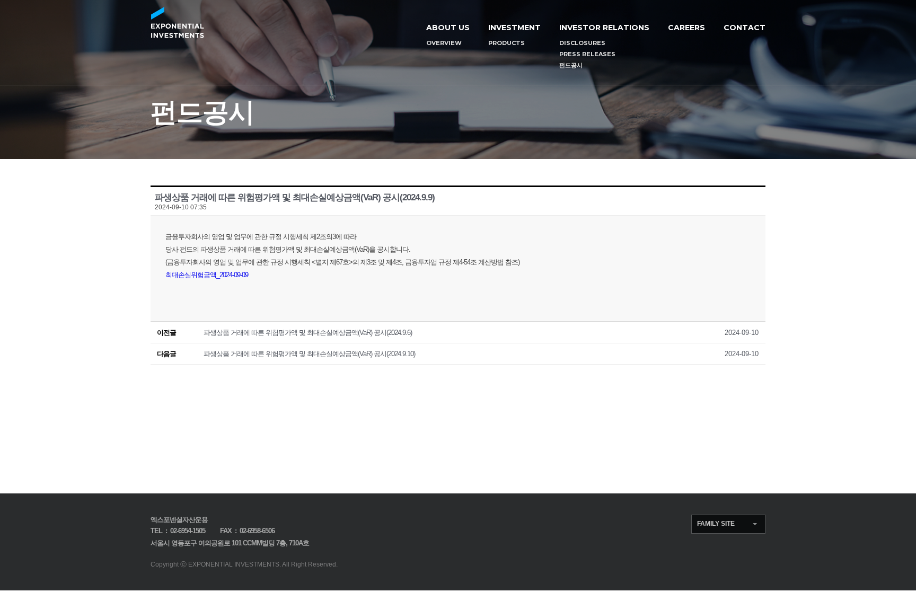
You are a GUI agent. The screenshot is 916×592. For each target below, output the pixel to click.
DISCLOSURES (582, 43)
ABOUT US (448, 27)
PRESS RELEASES (587, 54)
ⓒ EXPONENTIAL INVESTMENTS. (230, 564)
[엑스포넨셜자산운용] (177, 22)
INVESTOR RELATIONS (604, 27)
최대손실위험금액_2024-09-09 (206, 275)
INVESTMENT (514, 27)
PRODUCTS (506, 43)
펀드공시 (571, 65)
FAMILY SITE (716, 523)
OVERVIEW (444, 43)
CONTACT (744, 27)
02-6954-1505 (187, 531)
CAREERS (686, 27)
